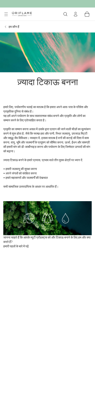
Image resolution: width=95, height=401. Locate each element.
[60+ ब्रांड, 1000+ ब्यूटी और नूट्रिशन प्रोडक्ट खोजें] (65, 14)
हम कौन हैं (14, 27)
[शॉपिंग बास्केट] (87, 14)
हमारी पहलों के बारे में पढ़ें (16, 246)
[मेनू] (6, 14)
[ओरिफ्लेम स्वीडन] (22, 14)
